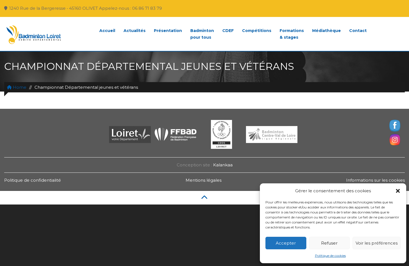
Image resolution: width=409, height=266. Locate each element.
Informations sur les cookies (375, 180)
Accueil (107, 30)
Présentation (168, 30)
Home (19, 87)
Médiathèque (326, 30)
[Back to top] (204, 198)
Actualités (135, 30)
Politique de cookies (330, 255)
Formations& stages (292, 34)
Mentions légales (203, 180)
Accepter (286, 243)
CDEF (228, 30)
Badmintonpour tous (202, 34)
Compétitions (256, 30)
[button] (398, 191)
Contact (358, 30)
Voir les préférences (377, 243)
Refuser (329, 243)
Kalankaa (223, 165)
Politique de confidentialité (32, 180)
